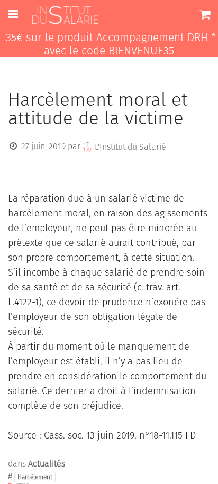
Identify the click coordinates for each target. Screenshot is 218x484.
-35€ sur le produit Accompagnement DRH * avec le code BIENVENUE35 (109, 44)
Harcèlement (34, 477)
